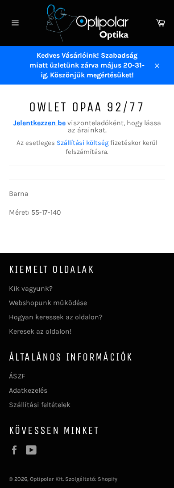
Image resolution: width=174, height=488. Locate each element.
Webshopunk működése (48, 302)
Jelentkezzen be (39, 123)
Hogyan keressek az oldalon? (56, 317)
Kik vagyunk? (31, 288)
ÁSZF (17, 376)
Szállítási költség (82, 143)
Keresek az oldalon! (40, 331)
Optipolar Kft (46, 478)
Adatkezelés (28, 390)
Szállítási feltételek (39, 404)
